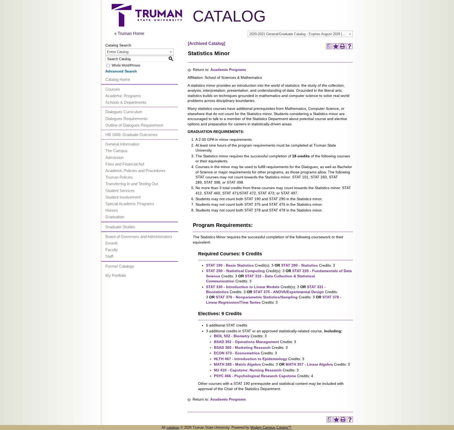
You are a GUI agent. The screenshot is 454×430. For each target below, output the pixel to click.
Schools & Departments (125, 102)
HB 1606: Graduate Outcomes (131, 134)
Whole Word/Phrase (126, 65)
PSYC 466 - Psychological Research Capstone (255, 376)
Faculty (111, 249)
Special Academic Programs (129, 203)
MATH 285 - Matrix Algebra (237, 364)
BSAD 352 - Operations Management (246, 342)
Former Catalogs (119, 266)
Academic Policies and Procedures (135, 170)
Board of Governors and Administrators (138, 236)
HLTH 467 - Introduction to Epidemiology (250, 359)
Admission (114, 157)
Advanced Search (121, 71)
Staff (109, 256)
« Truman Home (129, 33)
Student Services (120, 190)
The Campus (116, 150)
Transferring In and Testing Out (131, 184)
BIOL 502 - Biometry (232, 336)
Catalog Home (117, 79)
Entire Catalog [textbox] (117, 52)
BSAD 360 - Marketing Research (242, 347)
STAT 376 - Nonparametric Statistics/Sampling (257, 297)
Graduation (114, 217)
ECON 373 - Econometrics (237, 353)
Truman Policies (119, 177)
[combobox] (300, 34)
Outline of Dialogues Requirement (134, 125)
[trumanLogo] (147, 25)
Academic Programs (123, 96)
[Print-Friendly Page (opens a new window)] (342, 46)
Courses (112, 89)
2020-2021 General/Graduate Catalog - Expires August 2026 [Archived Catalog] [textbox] (301, 34)
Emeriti (111, 243)
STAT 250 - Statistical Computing (235, 271)
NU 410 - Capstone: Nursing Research (248, 370)
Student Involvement (123, 197)
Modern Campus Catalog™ (270, 427)
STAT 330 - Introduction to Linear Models (243, 287)
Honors (111, 210)
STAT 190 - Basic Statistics (230, 265)
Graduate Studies (120, 227)
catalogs (173, 427)
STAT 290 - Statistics (299, 265)
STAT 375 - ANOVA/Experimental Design (288, 292)
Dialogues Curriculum (123, 112)
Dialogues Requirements (126, 118)
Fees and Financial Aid (124, 164)
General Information (122, 144)
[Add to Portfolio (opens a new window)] (336, 46)
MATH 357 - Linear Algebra (309, 364)
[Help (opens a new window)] (349, 46)
